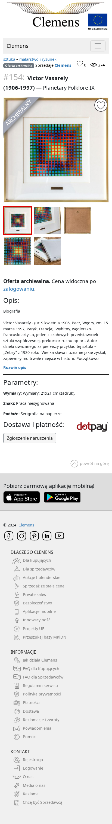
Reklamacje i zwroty (41, 719)
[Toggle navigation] (97, 45)
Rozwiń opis (14, 367)
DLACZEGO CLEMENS (32, 552)
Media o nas (34, 785)
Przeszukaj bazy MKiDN (44, 637)
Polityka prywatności (42, 694)
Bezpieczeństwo (37, 602)
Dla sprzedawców (39, 569)
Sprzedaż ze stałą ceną (43, 586)
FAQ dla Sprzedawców (43, 677)
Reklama (31, 793)
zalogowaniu (18, 288)
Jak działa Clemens (40, 660)
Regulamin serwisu (40, 685)
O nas (28, 776)
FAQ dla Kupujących (41, 668)
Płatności (31, 702)
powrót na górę (94, 463)
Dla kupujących (37, 560)
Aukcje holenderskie (41, 577)
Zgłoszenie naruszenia (30, 438)
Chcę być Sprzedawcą (42, 802)
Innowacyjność (36, 619)
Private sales (34, 594)
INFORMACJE (23, 652)
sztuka (9, 59)
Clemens (18, 46)
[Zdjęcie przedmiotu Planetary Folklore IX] (56, 150)
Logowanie (33, 768)
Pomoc (29, 736)
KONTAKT (20, 752)
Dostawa (31, 711)
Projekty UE (33, 628)
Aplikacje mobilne (39, 611)
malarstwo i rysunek (38, 59)
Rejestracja (33, 759)
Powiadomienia (37, 728)
